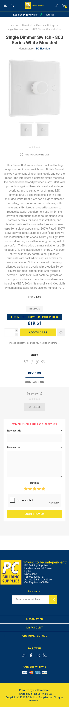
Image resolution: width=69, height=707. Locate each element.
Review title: (14, 430)
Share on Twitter (26, 362)
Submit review (34, 513)
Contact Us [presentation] (34, 382)
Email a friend (43, 362)
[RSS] (44, 655)
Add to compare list (37, 155)
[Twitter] (24, 655)
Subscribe (53, 599)
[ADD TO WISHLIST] (61, 332)
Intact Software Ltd (41, 693)
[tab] (34, 373)
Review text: (14, 447)
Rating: (34, 482)
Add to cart (38, 332)
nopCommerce (41, 690)
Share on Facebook (32, 362)
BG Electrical (43, 48)
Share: (34, 354)
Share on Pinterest (37, 362)
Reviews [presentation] (34, 373)
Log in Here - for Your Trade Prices (34, 317)
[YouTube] (38, 655)
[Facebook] (31, 655)
